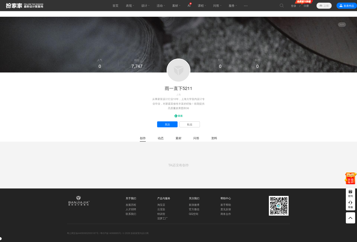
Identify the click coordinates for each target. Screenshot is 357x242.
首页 (115, 5)
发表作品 (349, 5)
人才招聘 (131, 209)
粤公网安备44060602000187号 (83, 233)
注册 (306, 5)
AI (189, 5)
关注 (167, 124)
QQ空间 (193, 214)
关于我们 (131, 198)
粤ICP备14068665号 (110, 233)
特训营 (161, 214)
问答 (216, 5)
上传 (326, 5)
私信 (189, 124)
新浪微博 (194, 204)
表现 (129, 5)
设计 (144, 5)
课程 (201, 5)
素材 (175, 5)
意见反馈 (226, 209)
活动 (160, 5)
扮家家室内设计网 (24, 5)
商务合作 (226, 214)
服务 (232, 5)
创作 (143, 138)
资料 (214, 138)
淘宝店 (161, 204)
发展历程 (131, 204)
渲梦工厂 (162, 218)
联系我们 (131, 214)
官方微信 (194, 209)
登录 (293, 6)
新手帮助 (226, 204)
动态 (161, 138)
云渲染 (161, 209)
